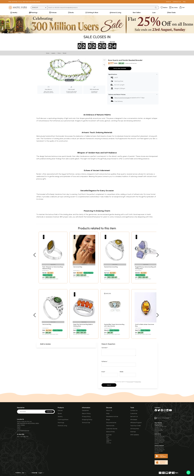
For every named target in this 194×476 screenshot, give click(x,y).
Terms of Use (130, 381)
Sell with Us (134, 416)
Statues (60, 410)
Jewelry (53, 53)
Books (60, 413)
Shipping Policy (87, 419)
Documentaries (111, 422)
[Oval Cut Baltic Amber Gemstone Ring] (146, 322)
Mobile (121, 371)
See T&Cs (51, 92)
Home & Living (62, 425)
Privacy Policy (138, 381)
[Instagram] (165, 410)
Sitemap (133, 431)
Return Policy (86, 413)
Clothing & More (63, 419)
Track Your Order (135, 425)
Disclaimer (85, 410)
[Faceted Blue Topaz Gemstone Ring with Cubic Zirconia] (115, 322)
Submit (109, 385)
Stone (59, 53)
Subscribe (49, 411)
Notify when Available (120, 68)
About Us (109, 410)
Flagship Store (158, 425)
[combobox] (100, 7)
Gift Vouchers (134, 428)
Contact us (177, 1)
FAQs (107, 413)
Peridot (64, 53)
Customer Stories (111, 428)
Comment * (105, 347)
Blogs (108, 419)
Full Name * (105, 361)
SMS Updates (134, 434)
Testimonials (110, 425)
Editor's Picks (110, 431)
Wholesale (133, 419)
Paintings (61, 422)
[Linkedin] (167, 410)
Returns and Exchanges (122, 97)
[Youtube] (170, 410)
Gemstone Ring (77, 267)
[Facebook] (156, 410)
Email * (103, 371)
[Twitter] (159, 410)
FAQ (184, 1)
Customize (133, 413)
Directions (157, 431)
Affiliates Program (136, 422)
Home (47, 53)
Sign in (168, 1)
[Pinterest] (162, 410)
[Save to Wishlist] (104, 61)
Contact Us (133, 410)
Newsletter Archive (112, 416)
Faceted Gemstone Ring (111, 267)
